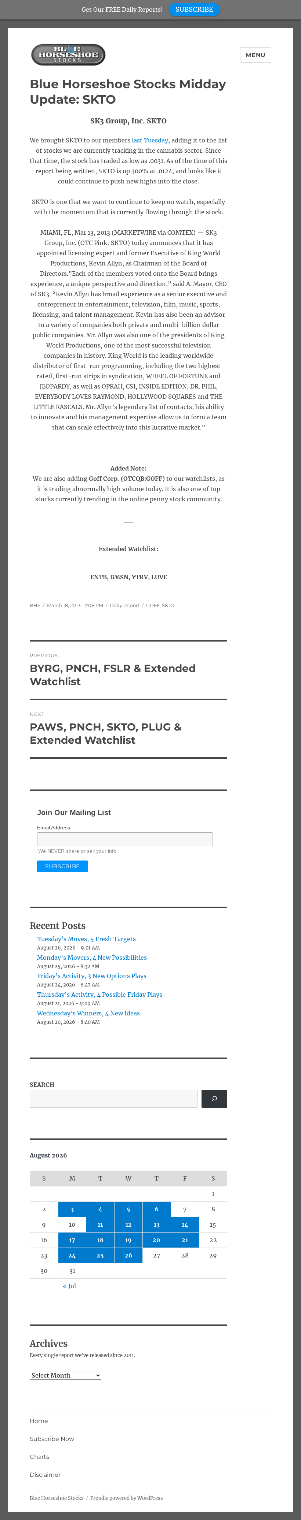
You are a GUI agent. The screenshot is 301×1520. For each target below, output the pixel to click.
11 (100, 1224)
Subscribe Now (52, 1438)
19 (128, 1240)
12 (129, 1224)
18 (100, 1240)
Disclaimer (45, 1474)
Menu (256, 55)
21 (185, 1240)
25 (100, 1255)
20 (156, 1240)
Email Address (53, 827)
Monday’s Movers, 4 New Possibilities (92, 957)
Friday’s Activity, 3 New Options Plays (91, 976)
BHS (35, 605)
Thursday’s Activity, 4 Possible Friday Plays (99, 994)
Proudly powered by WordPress (126, 1498)
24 (72, 1255)
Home (39, 1420)
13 (157, 1224)
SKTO (168, 605)
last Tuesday (150, 140)
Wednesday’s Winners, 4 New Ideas (88, 1013)
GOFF (153, 605)
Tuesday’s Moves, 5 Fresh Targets (86, 939)
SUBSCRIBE (194, 9)
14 (185, 1224)
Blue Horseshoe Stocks (57, 1498)
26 (129, 1255)
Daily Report (124, 605)
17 (72, 1240)
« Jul (69, 1286)
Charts (39, 1456)
